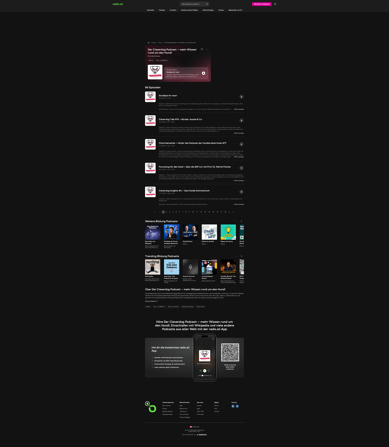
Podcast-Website (150, 301)
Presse (164, 408)
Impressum (183, 411)
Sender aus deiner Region (189, 10)
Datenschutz (183, 408)
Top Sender (150, 10)
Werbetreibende (167, 411)
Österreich (195, 427)
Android (216, 411)
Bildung (151, 60)
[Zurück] (235, 220)
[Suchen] (207, 4)
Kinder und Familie (173, 306)
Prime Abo (200, 414)
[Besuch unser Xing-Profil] (237, 406)
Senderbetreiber (167, 414)
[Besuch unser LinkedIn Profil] (233, 406)
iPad (215, 408)
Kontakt (199, 405)
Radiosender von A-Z (235, 10)
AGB (181, 405)
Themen (221, 10)
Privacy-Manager (185, 417)
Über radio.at (166, 405)
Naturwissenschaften (188, 306)
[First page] (155, 212)
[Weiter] (241, 220)
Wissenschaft (200, 306)
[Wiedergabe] (203, 73)
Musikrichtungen (208, 10)
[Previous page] (159, 212)
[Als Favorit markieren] (202, 49)
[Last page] (233, 212)
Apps (198, 408)
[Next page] (229, 212)
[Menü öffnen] (275, 4)
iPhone (216, 405)
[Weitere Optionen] (207, 49)
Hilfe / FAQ (200, 411)
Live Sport (173, 10)
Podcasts (162, 10)
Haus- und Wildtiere (162, 60)
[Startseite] (148, 42)
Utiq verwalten (184, 414)
